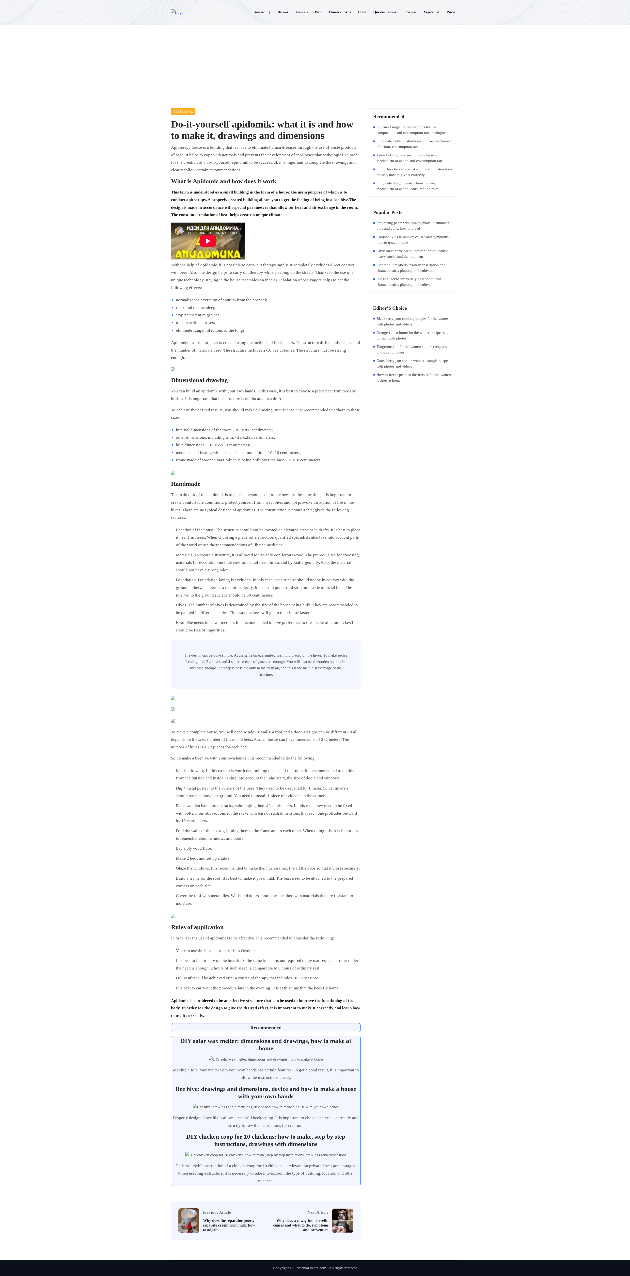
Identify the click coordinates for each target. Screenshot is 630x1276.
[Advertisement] (315, 61)
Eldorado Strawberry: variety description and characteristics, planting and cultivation (411, 268)
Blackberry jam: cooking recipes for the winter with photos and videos (412, 321)
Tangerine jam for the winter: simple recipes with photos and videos (414, 349)
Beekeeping (183, 111)
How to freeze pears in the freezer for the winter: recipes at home (414, 377)
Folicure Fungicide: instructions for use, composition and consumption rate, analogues (412, 130)
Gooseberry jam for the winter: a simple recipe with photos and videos (412, 363)
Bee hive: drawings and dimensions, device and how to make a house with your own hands (265, 1092)
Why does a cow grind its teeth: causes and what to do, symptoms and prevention (301, 1225)
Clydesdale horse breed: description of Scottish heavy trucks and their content (413, 253)
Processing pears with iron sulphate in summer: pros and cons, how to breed (413, 225)
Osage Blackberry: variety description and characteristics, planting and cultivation (409, 282)
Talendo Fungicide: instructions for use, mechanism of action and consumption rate (410, 158)
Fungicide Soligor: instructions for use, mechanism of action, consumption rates (408, 186)
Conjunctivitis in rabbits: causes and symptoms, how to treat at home (413, 239)
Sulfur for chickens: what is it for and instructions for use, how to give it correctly (414, 172)
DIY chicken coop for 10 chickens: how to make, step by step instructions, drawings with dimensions (265, 1140)
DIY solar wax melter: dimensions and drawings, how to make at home (265, 1044)
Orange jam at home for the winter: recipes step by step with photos (413, 335)
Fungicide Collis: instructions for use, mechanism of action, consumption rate (414, 144)
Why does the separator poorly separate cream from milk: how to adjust (229, 1225)
